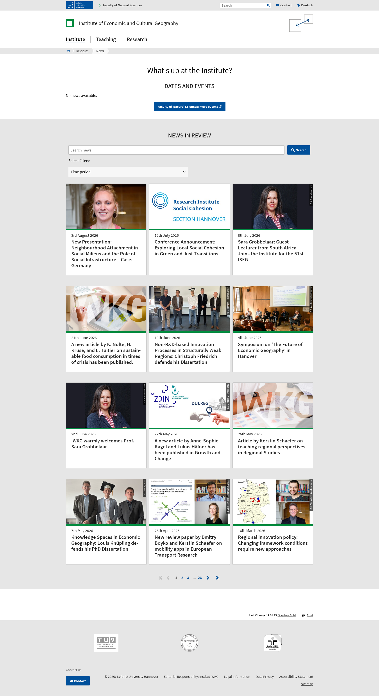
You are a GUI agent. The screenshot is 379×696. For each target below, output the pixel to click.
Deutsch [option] (307, 5)
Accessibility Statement (296, 676)
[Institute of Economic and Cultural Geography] (67, 51)
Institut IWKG (208, 676)
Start (268, 5)
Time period (81, 171)
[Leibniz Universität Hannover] (79, 5)
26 (200, 577)
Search (301, 150)
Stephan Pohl (287, 615)
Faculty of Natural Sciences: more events (188, 106)
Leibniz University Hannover (137, 676)
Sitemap (307, 684)
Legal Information (237, 676)
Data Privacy (265, 676)
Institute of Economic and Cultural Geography (128, 23)
